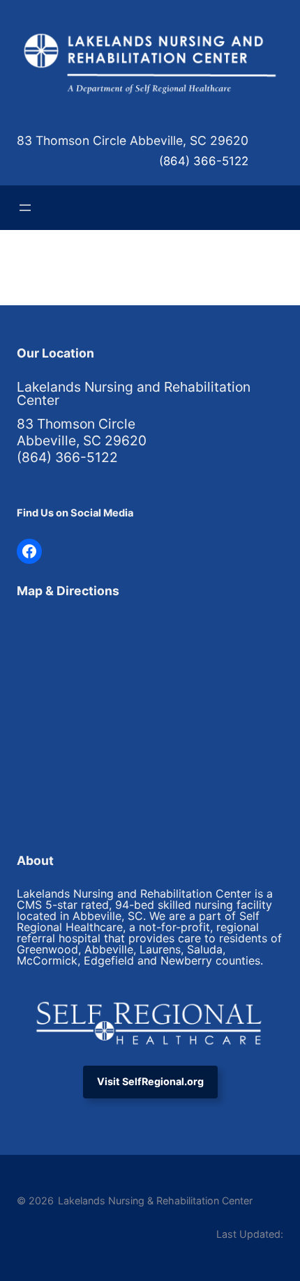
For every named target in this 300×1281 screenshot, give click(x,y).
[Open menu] (25, 207)
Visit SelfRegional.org (150, 1081)
